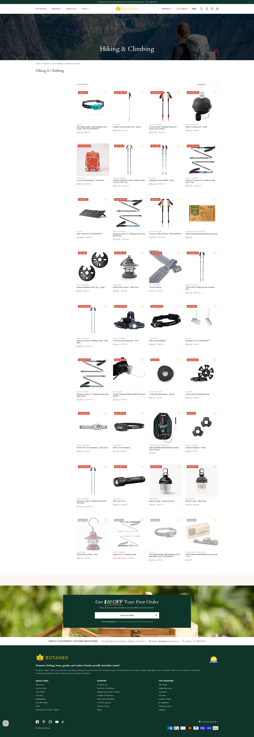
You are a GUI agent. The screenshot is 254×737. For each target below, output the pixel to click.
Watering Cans (165, 688)
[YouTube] (57, 722)
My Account (41, 688)
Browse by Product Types (47, 710)
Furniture (163, 692)
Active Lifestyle (57, 64)
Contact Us (102, 685)
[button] (217, 9)
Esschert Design (192, 124)
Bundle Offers (42, 702)
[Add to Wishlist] (106, 92)
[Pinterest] (44, 722)
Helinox (116, 124)
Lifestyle (46, 64)
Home (38, 64)
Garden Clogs (165, 699)
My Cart (39, 695)
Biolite (79, 124)
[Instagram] (50, 722)
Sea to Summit (154, 285)
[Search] (201, 9)
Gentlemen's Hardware (195, 231)
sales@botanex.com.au (168, 641)
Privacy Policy (103, 706)
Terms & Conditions (105, 688)
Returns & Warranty (106, 699)
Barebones (117, 285)
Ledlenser (153, 338)
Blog (99, 710)
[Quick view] (104, 120)
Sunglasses (164, 702)
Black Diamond (155, 124)
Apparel (162, 710)
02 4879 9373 (199, 641)
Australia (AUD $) (209, 722)
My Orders (40, 692)
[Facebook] (37, 722)
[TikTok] (63, 722)
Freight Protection (105, 695)
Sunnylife (81, 178)
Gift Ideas (163, 685)
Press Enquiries (104, 702)
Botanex (46, 728)
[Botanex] (127, 8)
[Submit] (156, 615)
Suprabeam (117, 392)
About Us (40, 685)
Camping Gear (165, 706)
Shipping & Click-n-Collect (108, 692)
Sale (38, 706)
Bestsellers (41, 699)
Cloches (162, 695)
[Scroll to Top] (249, 723)
